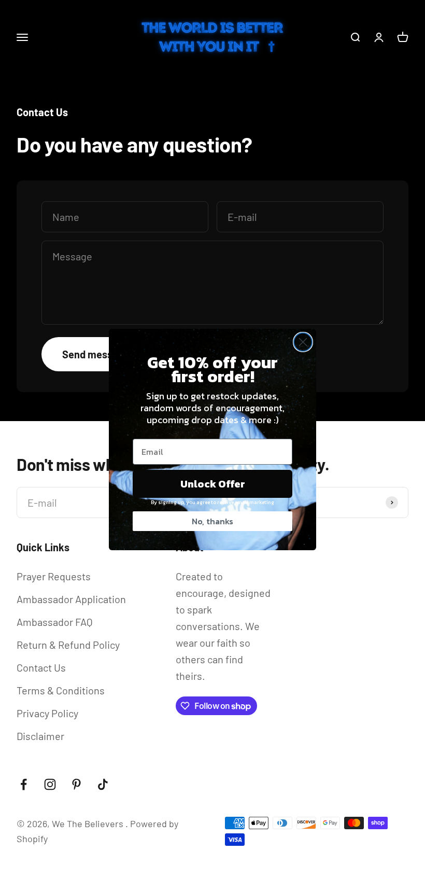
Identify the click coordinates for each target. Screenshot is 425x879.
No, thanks (212, 521)
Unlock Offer (212, 484)
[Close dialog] (303, 342)
